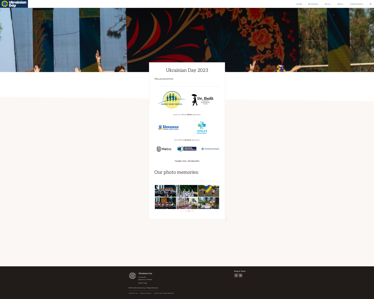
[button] (370, 4)
